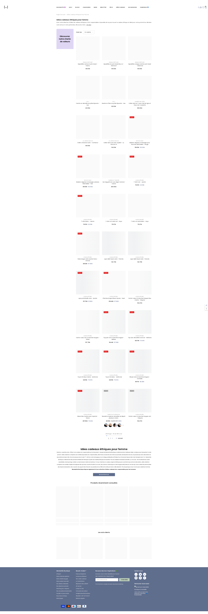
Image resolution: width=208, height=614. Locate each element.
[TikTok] (136, 577)
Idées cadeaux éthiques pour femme (78, 14)
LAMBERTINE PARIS (140, 101)
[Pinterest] (144, 574)
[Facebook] (136, 574)
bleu (106, 425)
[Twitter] (144, 577)
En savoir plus (104, 474)
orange (110, 425)
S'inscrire (124, 580)
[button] (88, 32)
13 (116, 438)
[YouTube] (140, 577)
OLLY (87, 101)
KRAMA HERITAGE (88, 62)
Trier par (79, 32)
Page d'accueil (60, 14)
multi (115, 425)
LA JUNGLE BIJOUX (88, 141)
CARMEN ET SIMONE (113, 180)
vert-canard (119, 425)
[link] (65, 39)
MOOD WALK (139, 141)
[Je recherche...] (199, 7)
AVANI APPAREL (140, 180)
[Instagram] (140, 574)
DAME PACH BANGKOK (114, 414)
